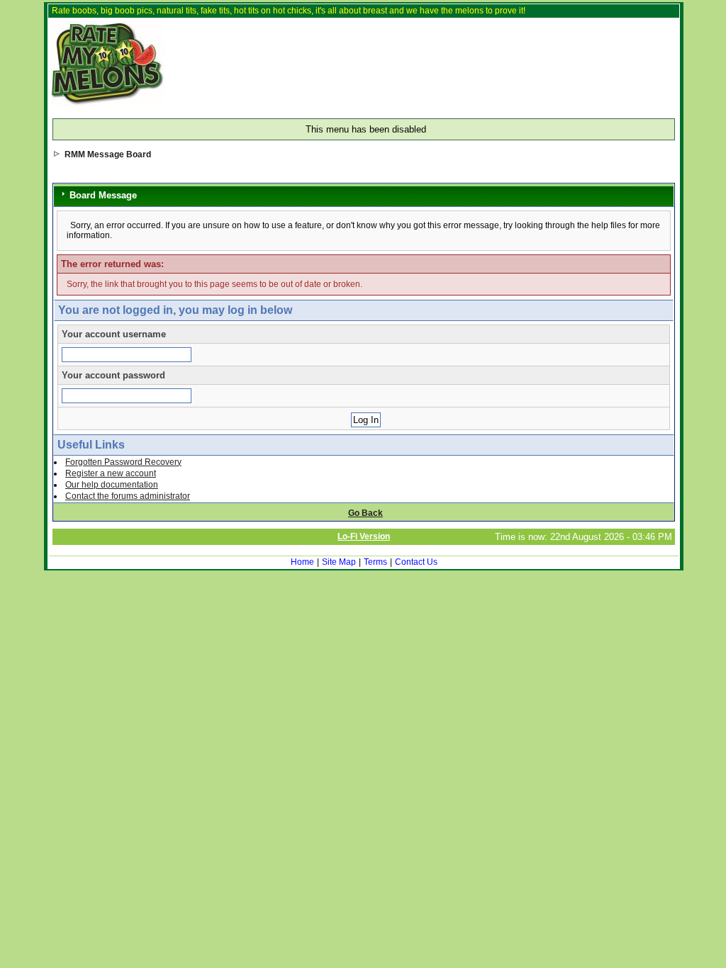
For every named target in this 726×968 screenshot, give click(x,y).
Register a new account (110, 473)
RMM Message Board (108, 154)
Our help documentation (111, 485)
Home (302, 562)
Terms (375, 562)
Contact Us (416, 562)
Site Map (339, 562)
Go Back (365, 513)
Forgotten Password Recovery (123, 462)
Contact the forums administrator (127, 496)
